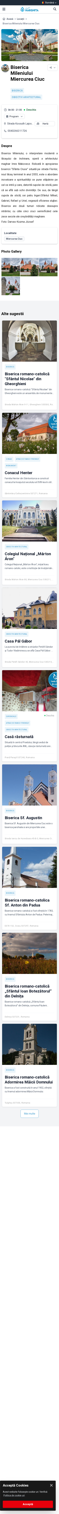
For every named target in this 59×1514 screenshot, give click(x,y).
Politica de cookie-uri (14, 1495)
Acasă (10, 19)
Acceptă (28, 1504)
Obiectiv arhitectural (26, 97)
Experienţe (11, 716)
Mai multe (29, 1113)
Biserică (17, 90)
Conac (9, 459)
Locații (20, 19)
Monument (11, 466)
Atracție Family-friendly (27, 459)
